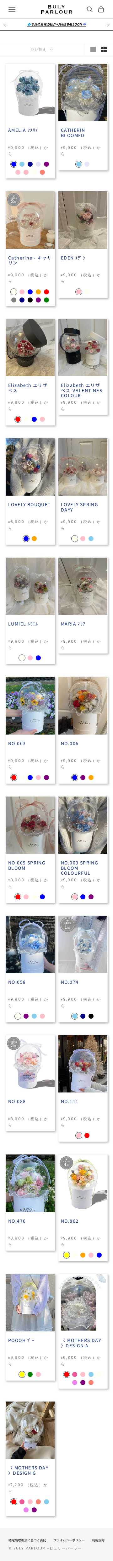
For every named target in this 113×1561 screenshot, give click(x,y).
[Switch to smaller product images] (104, 49)
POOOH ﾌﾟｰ (21, 1340)
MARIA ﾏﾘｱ (73, 624)
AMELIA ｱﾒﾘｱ (23, 130)
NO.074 (69, 982)
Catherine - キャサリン (30, 260)
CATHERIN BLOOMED (73, 132)
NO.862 (69, 1221)
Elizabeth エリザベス (27, 388)
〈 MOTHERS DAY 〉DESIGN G (28, 1470)
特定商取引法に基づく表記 (27, 1540)
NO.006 (69, 743)
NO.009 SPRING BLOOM (27, 865)
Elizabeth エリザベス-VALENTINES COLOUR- (81, 390)
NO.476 (17, 1221)
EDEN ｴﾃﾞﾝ (73, 258)
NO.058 (17, 982)
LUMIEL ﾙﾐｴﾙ (23, 624)
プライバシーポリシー (69, 1540)
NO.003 (17, 743)
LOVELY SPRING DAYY (79, 507)
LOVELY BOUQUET (29, 504)
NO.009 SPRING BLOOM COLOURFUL (79, 868)
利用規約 (98, 1540)
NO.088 (17, 1101)
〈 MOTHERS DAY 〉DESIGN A (81, 1343)
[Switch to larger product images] (93, 49)
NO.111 (69, 1101)
